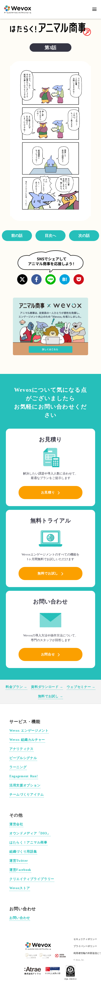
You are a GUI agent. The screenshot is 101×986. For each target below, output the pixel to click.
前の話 (17, 235)
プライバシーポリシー (85, 946)
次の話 (84, 235)
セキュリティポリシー (85, 939)
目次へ (50, 235)
